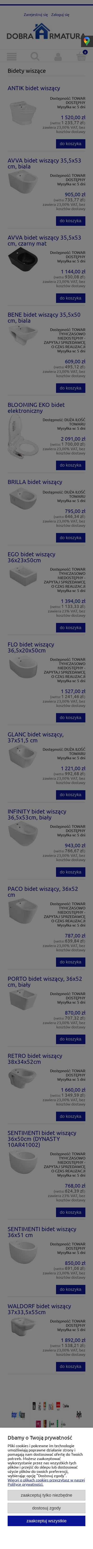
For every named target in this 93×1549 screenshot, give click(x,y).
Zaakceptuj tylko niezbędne (46, 1495)
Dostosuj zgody (46, 1507)
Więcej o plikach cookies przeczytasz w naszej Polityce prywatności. (46, 1481)
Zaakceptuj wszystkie (46, 1520)
